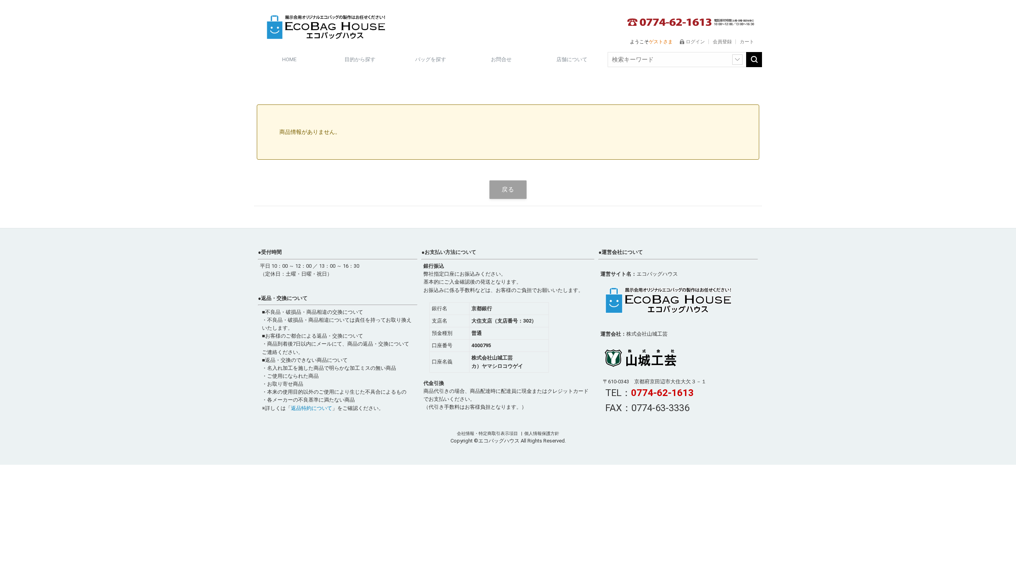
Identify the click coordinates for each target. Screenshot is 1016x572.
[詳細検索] (737, 59)
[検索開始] (754, 59)
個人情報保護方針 (541, 433)
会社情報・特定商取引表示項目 (488, 433)
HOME (289, 59)
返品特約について (311, 408)
